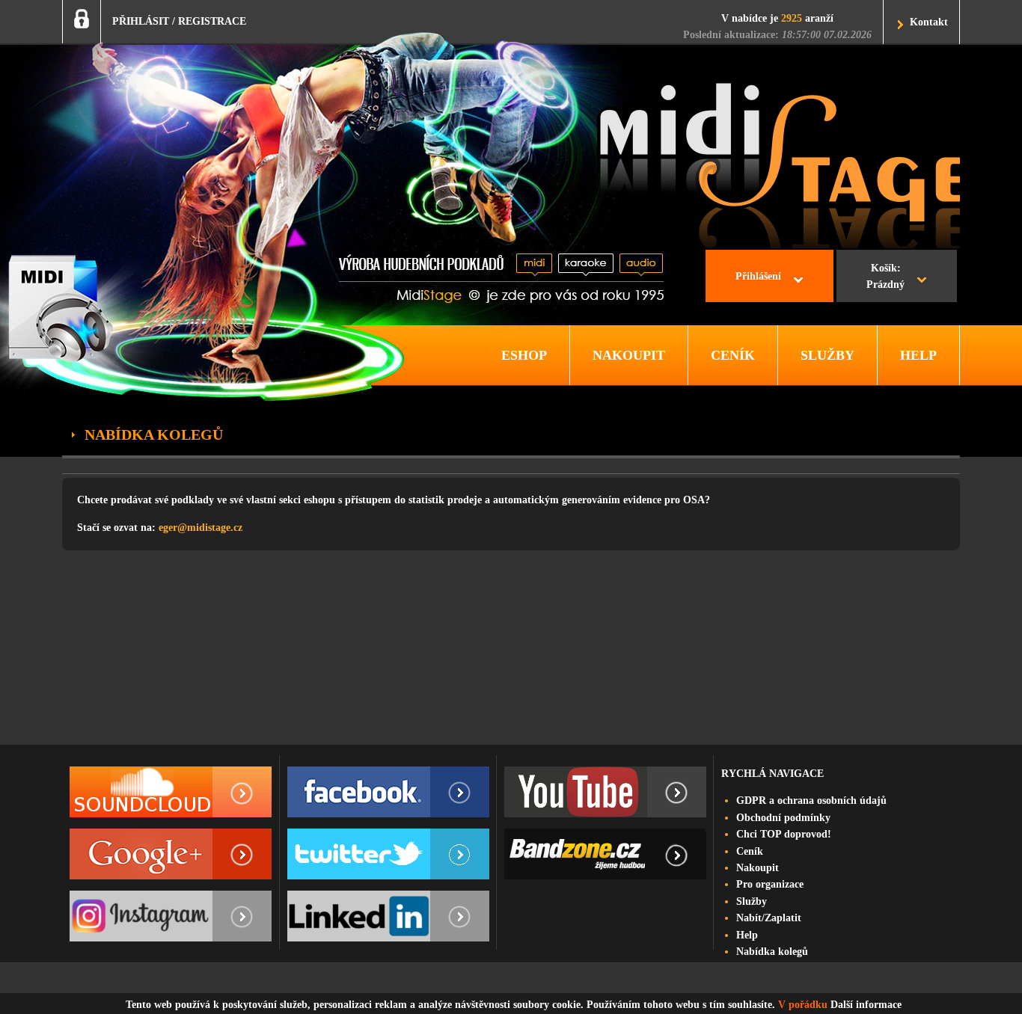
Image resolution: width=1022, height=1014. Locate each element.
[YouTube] (605, 791)
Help (747, 935)
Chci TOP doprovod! (783, 834)
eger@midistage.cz (200, 527)
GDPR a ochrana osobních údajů (811, 800)
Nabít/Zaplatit (768, 918)
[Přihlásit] (81, 18)
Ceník (749, 851)
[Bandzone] (605, 854)
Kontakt (929, 22)
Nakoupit (757, 867)
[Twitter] (388, 854)
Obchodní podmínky (783, 817)
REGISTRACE (212, 21)
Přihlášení (758, 276)
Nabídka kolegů (772, 951)
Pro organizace (770, 884)
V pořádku (802, 1004)
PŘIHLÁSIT (140, 21)
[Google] (171, 854)
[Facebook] (388, 791)
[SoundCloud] (171, 791)
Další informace (866, 1004)
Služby (751, 901)
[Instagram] (171, 916)
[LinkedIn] (388, 916)
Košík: (885, 276)
